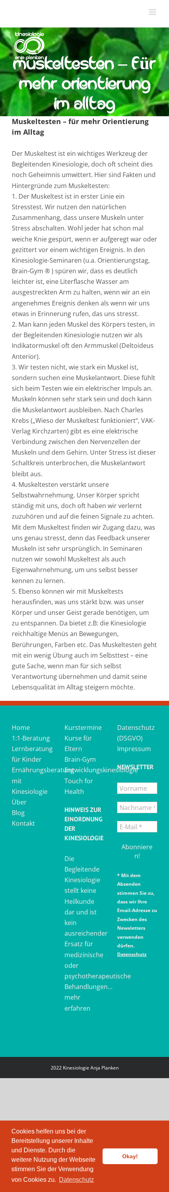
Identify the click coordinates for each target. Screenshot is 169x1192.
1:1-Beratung (31, 738)
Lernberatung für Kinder (32, 754)
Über (19, 802)
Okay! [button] (130, 1156)
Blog (18, 812)
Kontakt (23, 823)
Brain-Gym (80, 759)
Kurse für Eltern (78, 743)
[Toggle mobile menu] (153, 12)
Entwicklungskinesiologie (84, 770)
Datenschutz (132, 954)
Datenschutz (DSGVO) (136, 732)
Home (21, 727)
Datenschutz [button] (76, 1179)
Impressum (134, 748)
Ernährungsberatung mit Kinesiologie (32, 780)
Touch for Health (78, 786)
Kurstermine (83, 727)
